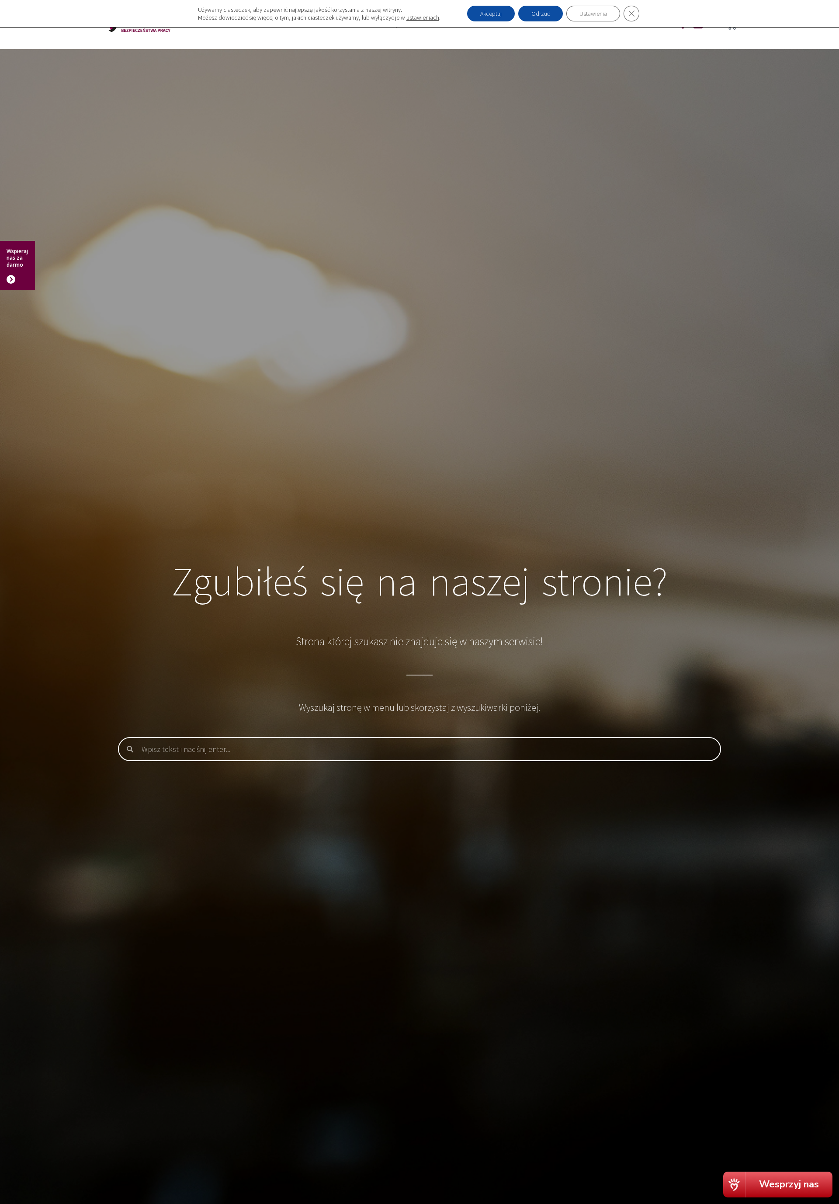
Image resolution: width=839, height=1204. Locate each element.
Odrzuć (540, 13)
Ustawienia (593, 13)
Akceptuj (491, 13)
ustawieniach (422, 17)
